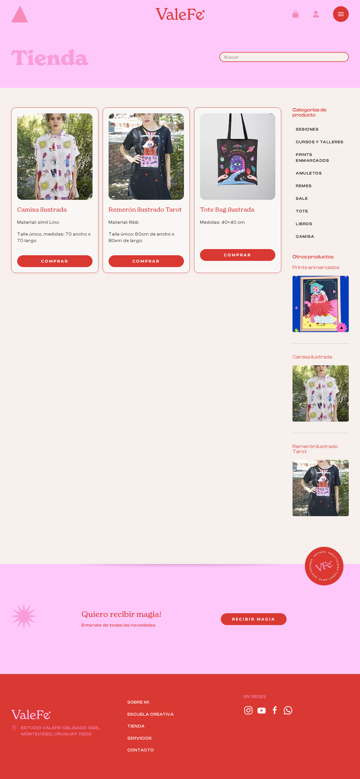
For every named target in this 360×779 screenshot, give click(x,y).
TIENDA (136, 726)
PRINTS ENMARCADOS (312, 158)
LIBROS (304, 224)
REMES (304, 186)
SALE (302, 198)
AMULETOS (309, 173)
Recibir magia (253, 619)
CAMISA (305, 236)
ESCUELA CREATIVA (150, 714)
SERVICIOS (139, 738)
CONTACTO (140, 750)
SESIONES (307, 129)
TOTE (302, 211)
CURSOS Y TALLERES (320, 142)
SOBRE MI (138, 702)
